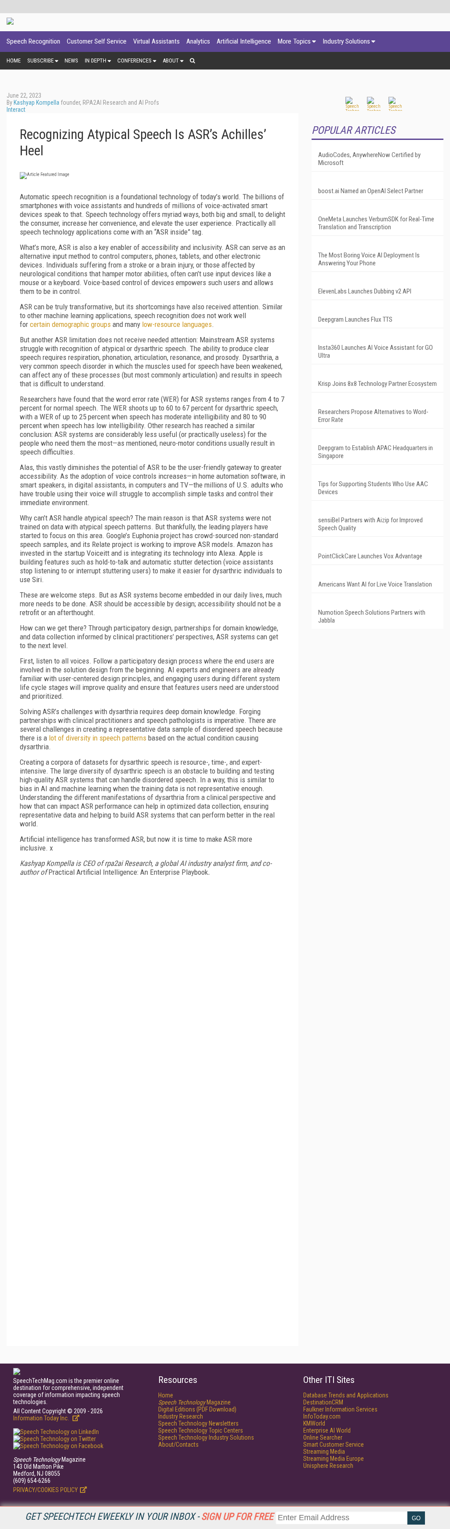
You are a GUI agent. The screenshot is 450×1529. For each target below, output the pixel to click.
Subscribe (40, 60)
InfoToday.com (322, 1416)
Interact (16, 109)
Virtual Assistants (156, 41)
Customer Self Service (97, 41)
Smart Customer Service (333, 1444)
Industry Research (180, 1416)
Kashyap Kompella (36, 102)
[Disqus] (152, 993)
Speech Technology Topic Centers (200, 1430)
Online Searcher (322, 1437)
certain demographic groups (70, 324)
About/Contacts (178, 1444)
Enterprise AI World (327, 1430)
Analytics (198, 41)
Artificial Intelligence (244, 41)
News (71, 60)
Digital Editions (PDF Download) (197, 1409)
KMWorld (314, 1423)
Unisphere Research (328, 1465)
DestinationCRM (323, 1402)
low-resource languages (177, 324)
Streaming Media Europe (333, 1458)
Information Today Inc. (41, 1418)
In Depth (95, 60)
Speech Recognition (33, 41)
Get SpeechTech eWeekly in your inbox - (149, 1516)
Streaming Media (324, 1451)
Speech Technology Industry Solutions (206, 1437)
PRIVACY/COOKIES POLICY (45, 1489)
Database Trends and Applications (345, 1395)
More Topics (294, 41)
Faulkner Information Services (340, 1409)
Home (14, 60)
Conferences (134, 60)
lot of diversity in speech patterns (97, 737)
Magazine (194, 1402)
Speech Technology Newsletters (198, 1423)
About (171, 60)
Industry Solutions (346, 41)
